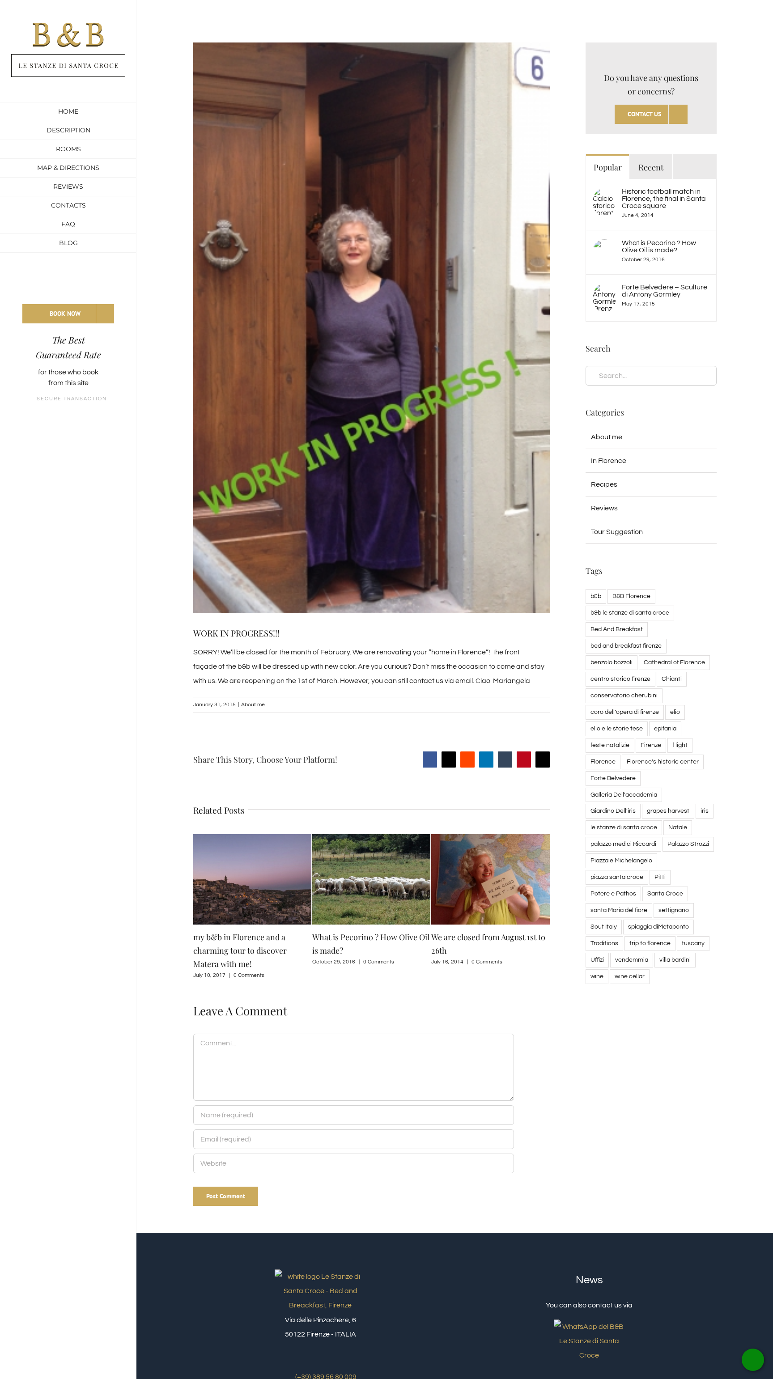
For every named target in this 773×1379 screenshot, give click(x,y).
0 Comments (249, 975)
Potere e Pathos (613, 893)
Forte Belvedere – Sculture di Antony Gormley (664, 291)
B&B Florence (631, 596)
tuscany (693, 943)
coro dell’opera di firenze (624, 712)
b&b (595, 596)
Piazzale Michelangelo (621, 860)
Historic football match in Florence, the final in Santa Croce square (664, 198)
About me (253, 705)
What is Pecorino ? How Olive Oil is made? (659, 246)
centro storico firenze (620, 678)
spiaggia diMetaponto (658, 926)
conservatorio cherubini (624, 695)
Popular (608, 167)
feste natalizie (609, 745)
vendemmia (631, 959)
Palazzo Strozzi (688, 843)
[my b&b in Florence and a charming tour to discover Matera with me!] (252, 837)
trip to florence (650, 943)
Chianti (672, 678)
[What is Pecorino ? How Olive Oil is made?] (371, 837)
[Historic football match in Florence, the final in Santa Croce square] (604, 195)
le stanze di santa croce (623, 827)
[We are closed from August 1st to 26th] (490, 837)
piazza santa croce (616, 877)
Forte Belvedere (613, 778)
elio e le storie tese (616, 728)
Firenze (651, 745)
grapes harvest (668, 810)
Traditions (604, 943)
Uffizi (597, 959)
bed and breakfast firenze (626, 645)
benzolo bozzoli (611, 662)
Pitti (660, 877)
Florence (603, 761)
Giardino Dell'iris (613, 810)
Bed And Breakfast (616, 629)
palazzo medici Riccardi (623, 843)
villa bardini (675, 959)
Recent (650, 167)
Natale (677, 827)
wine (596, 976)
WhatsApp (753, 1360)
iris (705, 810)
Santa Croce (665, 893)
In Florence (608, 460)
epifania (665, 728)
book (90, 372)
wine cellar (630, 976)
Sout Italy (603, 926)
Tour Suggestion (617, 531)
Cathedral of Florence (674, 662)
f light (680, 745)
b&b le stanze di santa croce (629, 612)
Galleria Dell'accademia (623, 794)
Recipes (604, 484)
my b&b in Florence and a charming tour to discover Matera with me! (240, 950)
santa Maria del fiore (618, 910)
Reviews (604, 508)
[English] (68, 281)
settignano (673, 910)
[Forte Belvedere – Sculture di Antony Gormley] (604, 290)
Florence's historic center (663, 761)
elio (675, 712)
